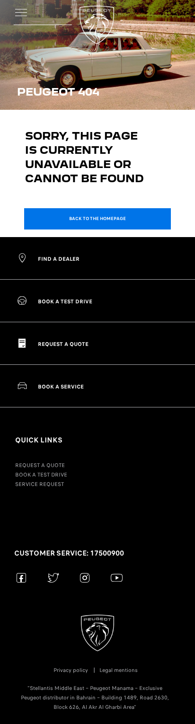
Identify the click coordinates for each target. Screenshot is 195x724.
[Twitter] (53, 577)
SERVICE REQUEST (39, 484)
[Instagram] (85, 577)
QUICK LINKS (38, 440)
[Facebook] (21, 577)
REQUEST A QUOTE (40, 465)
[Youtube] (116, 577)
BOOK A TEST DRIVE (41, 474)
